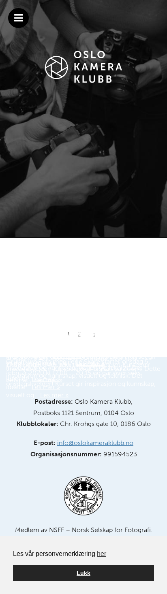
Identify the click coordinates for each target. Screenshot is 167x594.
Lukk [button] (83, 573)
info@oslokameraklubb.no (95, 443)
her (101, 553)
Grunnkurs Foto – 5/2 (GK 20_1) (70, 336)
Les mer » (54, 395)
